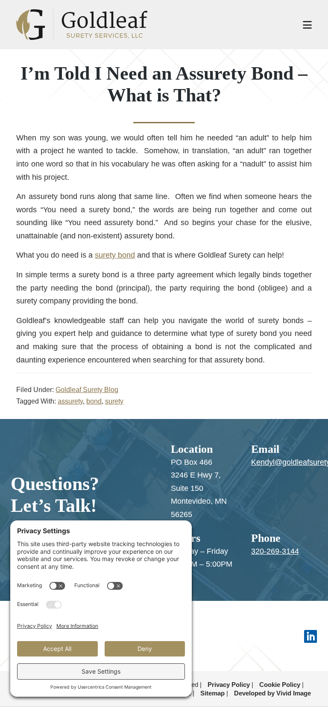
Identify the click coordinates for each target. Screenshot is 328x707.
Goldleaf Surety (150, 25)
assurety (70, 401)
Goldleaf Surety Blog (87, 389)
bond (94, 401)
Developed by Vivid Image (272, 693)
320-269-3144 (275, 551)
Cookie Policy (279, 684)
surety (114, 401)
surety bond (115, 255)
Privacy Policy (229, 684)
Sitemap (212, 693)
